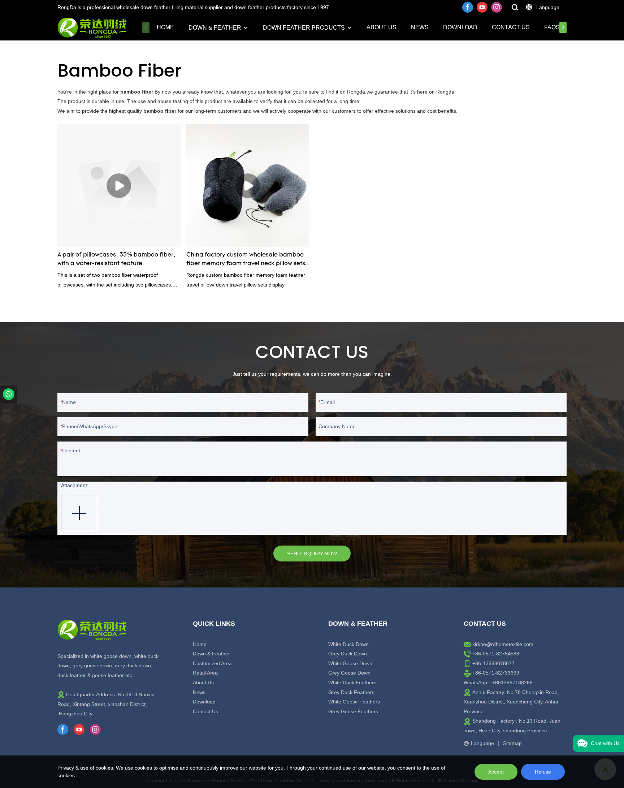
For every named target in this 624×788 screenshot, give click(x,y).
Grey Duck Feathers (351, 692)
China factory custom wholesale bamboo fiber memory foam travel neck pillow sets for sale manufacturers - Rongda (245, 260)
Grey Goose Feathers (353, 711)
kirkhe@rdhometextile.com (502, 644)
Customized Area (212, 663)
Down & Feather (214, 28)
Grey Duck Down (347, 653)
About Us (381, 27)
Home (165, 27)
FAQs (552, 27)
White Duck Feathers (352, 682)
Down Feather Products (304, 28)
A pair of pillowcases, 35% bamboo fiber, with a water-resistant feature (116, 259)
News (420, 27)
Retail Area (205, 673)
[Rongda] (8, 394)
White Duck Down (348, 644)
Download (460, 27)
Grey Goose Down (349, 673)
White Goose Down (350, 663)
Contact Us (511, 27)
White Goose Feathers (354, 702)
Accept (496, 772)
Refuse (543, 772)
